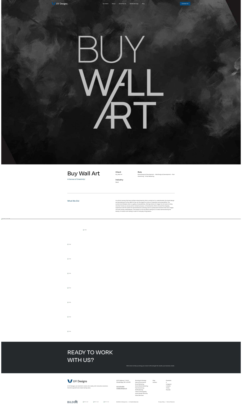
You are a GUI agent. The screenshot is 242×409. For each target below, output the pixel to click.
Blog (143, 3)
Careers (155, 382)
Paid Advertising (139, 388)
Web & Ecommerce (140, 382)
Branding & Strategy (140, 380)
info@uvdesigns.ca (121, 388)
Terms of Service (171, 401)
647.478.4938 (120, 386)
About (113, 3)
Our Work (105, 3)
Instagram (168, 384)
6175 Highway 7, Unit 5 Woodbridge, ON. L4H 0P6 (123, 381)
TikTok (168, 388)
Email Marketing (139, 384)
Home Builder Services (141, 393)
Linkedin (168, 386)
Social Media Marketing (141, 386)
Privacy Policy (161, 401)
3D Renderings (134, 3)
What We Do (122, 3)
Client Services (139, 395)
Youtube (168, 389)
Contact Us (185, 3)
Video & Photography (141, 391)
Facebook (168, 380)
